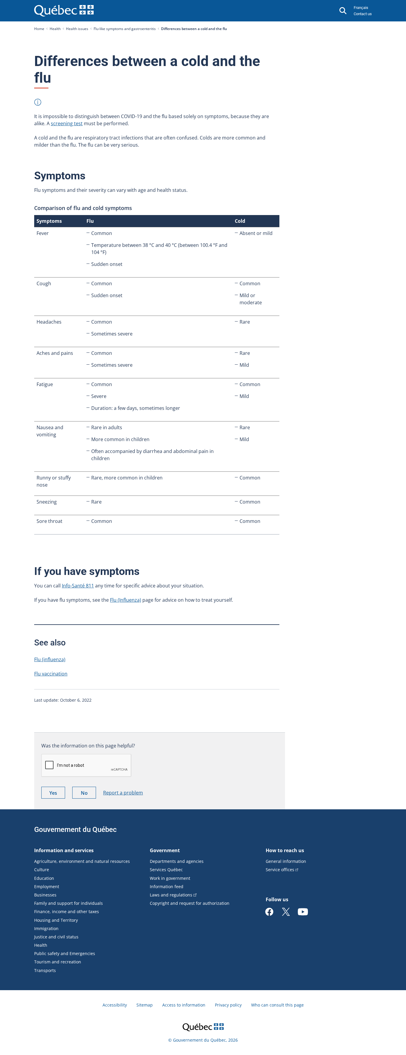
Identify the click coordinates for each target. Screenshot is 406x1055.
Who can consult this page (277, 1005)
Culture (41, 869)
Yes (57, 794)
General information (286, 861)
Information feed (166, 886)
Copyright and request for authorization (189, 903)
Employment (46, 886)
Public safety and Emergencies (64, 953)
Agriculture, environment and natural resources (82, 861)
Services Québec (166, 869)
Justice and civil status (56, 937)
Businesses (45, 895)
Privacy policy (228, 1005)
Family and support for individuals (68, 903)
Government (165, 850)
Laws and (171, 895)
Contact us (363, 14)
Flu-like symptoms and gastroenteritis (125, 28)
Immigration (46, 928)
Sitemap (144, 1005)
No (88, 794)
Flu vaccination (50, 673)
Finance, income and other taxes (66, 911)
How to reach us (285, 850)
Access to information (183, 1005)
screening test (67, 123)
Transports (45, 970)
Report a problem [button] (123, 792)
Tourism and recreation (57, 962)
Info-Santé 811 (78, 585)
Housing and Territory (56, 920)
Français (361, 7)
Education (44, 878)
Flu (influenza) (49, 659)
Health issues (77, 28)
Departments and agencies (177, 861)
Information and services (64, 850)
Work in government (170, 878)
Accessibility (115, 1005)
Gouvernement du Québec (75, 829)
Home (39, 28)
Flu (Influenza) (125, 600)
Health (55, 28)
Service (280, 869)
